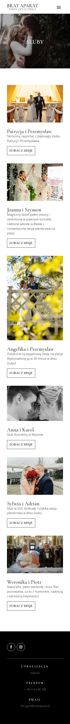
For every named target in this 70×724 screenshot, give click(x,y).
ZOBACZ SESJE (20, 150)
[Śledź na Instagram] (21, 647)
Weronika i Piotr (24, 582)
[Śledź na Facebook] (11, 647)
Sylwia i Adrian (23, 503)
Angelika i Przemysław (30, 349)
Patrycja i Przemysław (29, 131)
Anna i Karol (20, 430)
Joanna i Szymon (24, 210)
